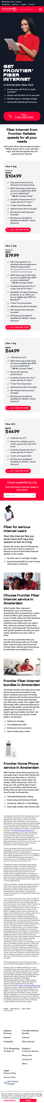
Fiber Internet (28, 1041)
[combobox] (17, 495)
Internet (25, 1037)
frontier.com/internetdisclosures (29, 985)
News (24, 1063)
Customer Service (30, 1051)
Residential (5, 4)
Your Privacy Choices (12, 1082)
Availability (8, 1041)
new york (26, 1009)
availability (15, 1009)
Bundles (25, 1033)
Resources (27, 1055)
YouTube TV (9, 1051)
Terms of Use (9, 1077)
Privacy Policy (10, 1073)
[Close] (41, 1094)
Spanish (31, 4)
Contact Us (27, 1059)
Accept (28, 1100)
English (23, 4)
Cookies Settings (9, 1100)
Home (6, 1009)
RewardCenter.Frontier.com (23, 830)
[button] (34, 495)
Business (15, 4)
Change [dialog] (18, 2)
